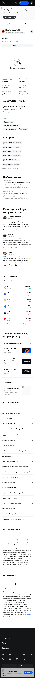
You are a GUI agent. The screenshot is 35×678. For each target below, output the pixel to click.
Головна (4, 24)
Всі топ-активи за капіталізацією (17, 324)
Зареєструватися (24, 3)
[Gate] (3, 2)
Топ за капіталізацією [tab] (11, 281)
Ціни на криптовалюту (15, 24)
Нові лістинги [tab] (26, 281)
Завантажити (28, 672)
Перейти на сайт (9, 17)
